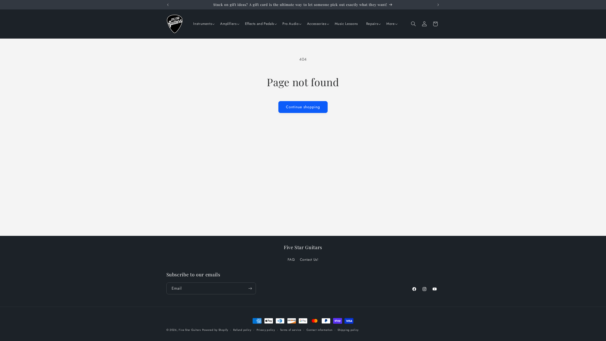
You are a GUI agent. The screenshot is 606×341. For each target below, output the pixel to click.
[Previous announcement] (168, 4)
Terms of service (290, 330)
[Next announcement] (438, 4)
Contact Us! (309, 259)
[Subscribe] (250, 288)
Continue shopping (303, 107)
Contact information (320, 330)
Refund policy (242, 330)
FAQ (291, 259)
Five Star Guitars (190, 330)
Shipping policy (348, 330)
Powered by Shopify (215, 330)
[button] (203, 24)
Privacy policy (266, 330)
